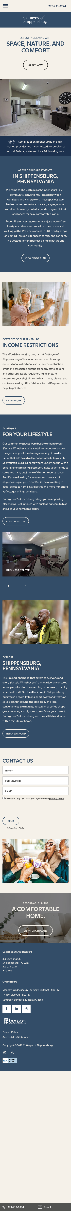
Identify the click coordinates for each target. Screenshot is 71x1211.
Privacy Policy (10, 1032)
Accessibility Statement (16, 1037)
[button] (35, 258)
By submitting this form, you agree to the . (35, 798)
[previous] (9, 585)
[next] (23, 585)
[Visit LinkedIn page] (16, 1009)
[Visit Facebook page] (6, 1009)
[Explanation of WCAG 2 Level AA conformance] (9, 1060)
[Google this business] (26, 1009)
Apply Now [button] (35, 65)
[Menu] (5, 6)
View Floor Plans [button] (36, 930)
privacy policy (56, 798)
